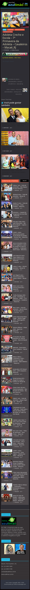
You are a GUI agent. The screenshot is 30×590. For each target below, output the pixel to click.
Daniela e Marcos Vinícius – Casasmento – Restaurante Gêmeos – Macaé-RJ (20, 487)
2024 (4, 29)
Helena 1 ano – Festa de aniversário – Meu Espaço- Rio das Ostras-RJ (20, 187)
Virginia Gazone (15, 50)
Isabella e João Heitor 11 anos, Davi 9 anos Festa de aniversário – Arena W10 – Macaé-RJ (19, 422)
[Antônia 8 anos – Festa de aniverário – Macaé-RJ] (6, 194)
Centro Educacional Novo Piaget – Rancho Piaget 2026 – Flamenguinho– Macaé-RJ (20, 319)
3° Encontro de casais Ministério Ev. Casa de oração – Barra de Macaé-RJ (20, 339)
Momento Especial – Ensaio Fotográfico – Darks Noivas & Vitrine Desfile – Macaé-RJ (19, 464)
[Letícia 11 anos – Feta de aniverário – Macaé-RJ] (6, 265)
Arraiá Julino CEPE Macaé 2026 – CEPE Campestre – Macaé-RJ (20, 370)
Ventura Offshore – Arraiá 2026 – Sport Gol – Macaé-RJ (20, 329)
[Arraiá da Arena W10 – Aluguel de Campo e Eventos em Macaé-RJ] (6, 377)
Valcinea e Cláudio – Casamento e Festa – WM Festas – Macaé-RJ (14, 125)
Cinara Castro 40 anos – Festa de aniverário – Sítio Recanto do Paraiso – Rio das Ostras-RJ (20, 390)
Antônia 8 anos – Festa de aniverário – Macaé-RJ (20, 195)
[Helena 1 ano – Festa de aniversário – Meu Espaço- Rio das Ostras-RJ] (6, 184)
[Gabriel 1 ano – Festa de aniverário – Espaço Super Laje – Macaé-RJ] (6, 397)
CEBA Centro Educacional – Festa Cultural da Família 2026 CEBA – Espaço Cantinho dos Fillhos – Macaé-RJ (20, 476)
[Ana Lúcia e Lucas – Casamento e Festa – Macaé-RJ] (15, 132)
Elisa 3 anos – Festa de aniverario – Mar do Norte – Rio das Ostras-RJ (20, 309)
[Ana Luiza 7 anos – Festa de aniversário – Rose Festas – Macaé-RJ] (6, 430)
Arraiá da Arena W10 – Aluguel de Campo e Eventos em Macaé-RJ (19, 380)
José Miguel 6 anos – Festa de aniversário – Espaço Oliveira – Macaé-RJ (20, 277)
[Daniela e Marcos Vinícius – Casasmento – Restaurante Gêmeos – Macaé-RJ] (6, 484)
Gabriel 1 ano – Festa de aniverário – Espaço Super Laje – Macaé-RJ (20, 400)
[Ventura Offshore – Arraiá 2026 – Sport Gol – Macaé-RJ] (6, 327)
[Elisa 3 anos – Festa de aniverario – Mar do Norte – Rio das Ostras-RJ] (6, 307)
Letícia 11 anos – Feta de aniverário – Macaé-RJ (20, 267)
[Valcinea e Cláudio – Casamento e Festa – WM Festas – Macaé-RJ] (15, 109)
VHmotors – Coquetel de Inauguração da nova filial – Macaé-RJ (20, 214)
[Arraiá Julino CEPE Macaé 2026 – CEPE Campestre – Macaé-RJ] (6, 368)
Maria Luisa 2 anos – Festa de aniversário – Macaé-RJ (19, 287)
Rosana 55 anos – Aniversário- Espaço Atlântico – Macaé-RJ (15, 81)
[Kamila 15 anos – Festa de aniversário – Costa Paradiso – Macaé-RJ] (6, 202)
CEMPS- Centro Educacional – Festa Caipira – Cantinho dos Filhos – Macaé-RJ (19, 453)
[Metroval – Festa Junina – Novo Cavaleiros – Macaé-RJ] (6, 347)
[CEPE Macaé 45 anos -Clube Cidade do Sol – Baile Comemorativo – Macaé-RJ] (6, 255)
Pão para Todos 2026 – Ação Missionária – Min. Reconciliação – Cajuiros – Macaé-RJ (20, 224)
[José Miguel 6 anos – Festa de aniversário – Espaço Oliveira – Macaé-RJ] (6, 274)
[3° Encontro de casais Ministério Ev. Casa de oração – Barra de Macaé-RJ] (6, 336)
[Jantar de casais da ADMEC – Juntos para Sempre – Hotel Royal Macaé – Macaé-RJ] (6, 495)
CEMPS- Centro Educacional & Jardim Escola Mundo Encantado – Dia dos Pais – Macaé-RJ (20, 235)
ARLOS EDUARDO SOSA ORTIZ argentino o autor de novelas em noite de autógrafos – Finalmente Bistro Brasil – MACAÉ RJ (19, 246)
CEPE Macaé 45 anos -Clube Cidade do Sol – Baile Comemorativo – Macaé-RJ (19, 258)
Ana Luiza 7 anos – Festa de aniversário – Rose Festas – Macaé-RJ (20, 432)
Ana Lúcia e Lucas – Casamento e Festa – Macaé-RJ (14, 148)
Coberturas (10, 29)
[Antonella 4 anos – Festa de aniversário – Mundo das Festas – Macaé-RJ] (15, 155)
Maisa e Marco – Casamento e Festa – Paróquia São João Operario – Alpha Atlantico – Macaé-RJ (20, 360)
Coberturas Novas (19, 29)
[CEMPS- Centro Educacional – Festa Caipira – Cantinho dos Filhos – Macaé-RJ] (6, 450)
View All (24, 180)
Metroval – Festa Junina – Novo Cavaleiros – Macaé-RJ (20, 349)
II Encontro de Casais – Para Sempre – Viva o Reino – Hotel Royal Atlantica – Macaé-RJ (19, 442)
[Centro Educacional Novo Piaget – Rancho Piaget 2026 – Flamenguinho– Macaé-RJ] (6, 316)
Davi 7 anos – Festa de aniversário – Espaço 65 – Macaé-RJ (13, 92)
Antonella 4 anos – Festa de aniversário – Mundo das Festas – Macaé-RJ (14, 172)
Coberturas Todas (7, 31)
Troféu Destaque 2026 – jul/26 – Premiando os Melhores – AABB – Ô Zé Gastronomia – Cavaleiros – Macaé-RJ (20, 298)
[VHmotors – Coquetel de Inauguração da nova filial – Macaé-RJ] (6, 211)
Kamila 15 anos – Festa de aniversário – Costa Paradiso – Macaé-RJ (20, 204)
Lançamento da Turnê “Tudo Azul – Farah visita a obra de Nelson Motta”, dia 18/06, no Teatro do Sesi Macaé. (20, 411)
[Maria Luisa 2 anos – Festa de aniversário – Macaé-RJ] (6, 285)
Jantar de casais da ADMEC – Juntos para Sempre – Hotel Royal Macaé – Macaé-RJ (19, 498)
